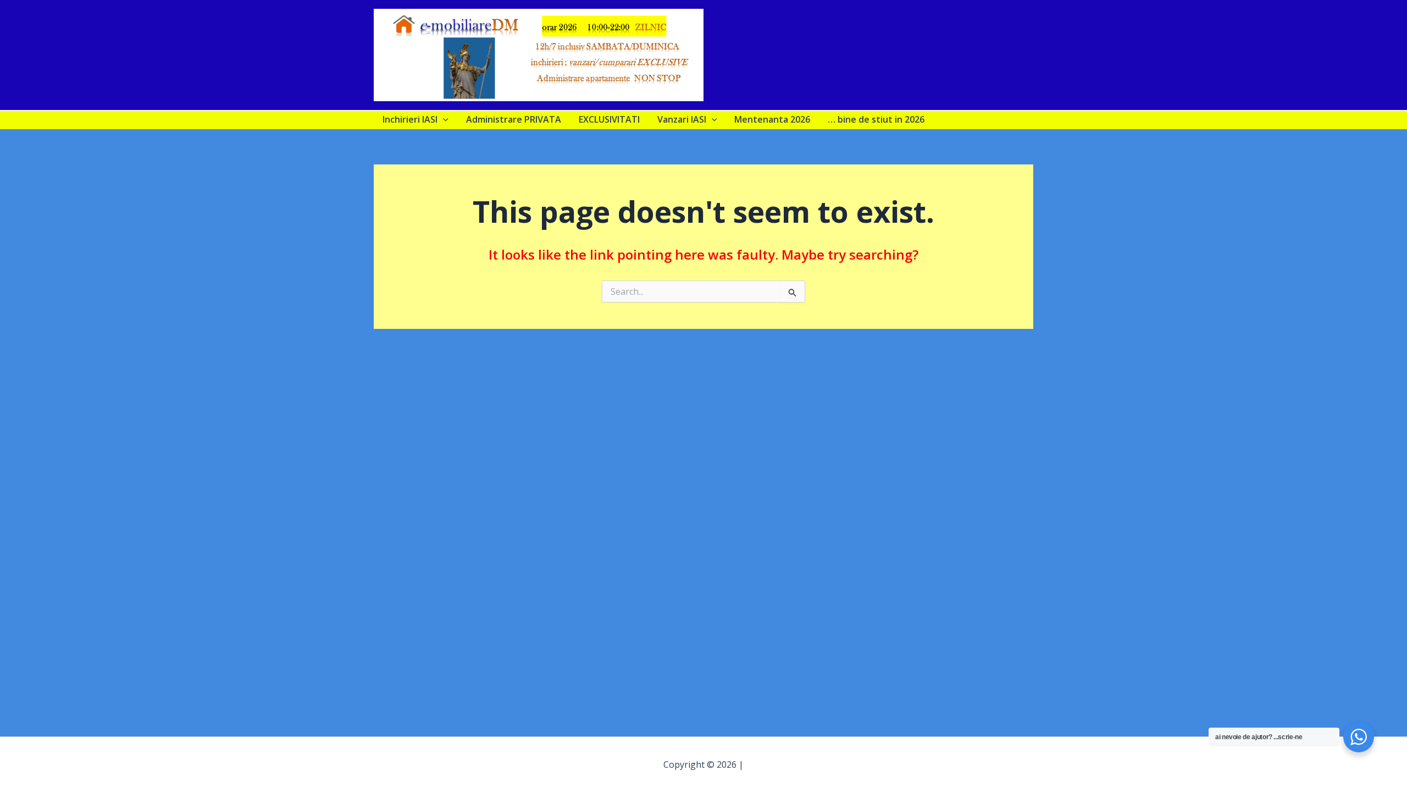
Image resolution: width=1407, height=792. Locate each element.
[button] (442, 119)
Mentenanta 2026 (772, 119)
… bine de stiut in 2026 (876, 119)
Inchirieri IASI (410, 119)
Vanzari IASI (681, 119)
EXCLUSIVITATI (609, 119)
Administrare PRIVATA (513, 119)
